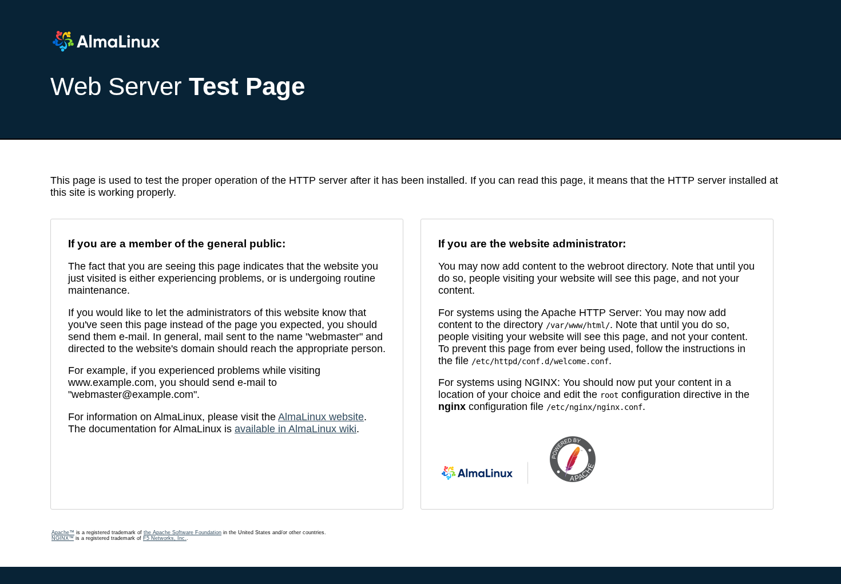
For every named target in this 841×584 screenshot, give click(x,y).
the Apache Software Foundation (182, 532)
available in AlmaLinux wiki (295, 429)
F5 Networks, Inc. (165, 538)
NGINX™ (62, 538)
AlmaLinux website (321, 417)
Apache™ (62, 532)
